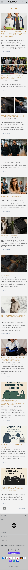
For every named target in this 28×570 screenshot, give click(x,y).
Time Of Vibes (13, 565)
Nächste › (22, 508)
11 (17, 508)
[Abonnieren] (26, 541)
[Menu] (2, 2)
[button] (22, 2)
